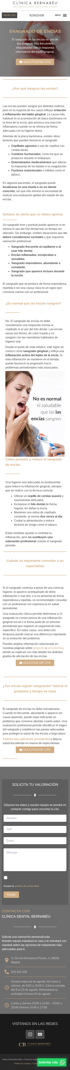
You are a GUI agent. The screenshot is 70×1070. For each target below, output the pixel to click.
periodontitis (55, 647)
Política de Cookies (22, 1063)
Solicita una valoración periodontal (26, 739)
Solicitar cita (48, 1062)
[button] (65, 15)
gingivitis (39, 647)
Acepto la (21, 886)
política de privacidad (27, 886)
